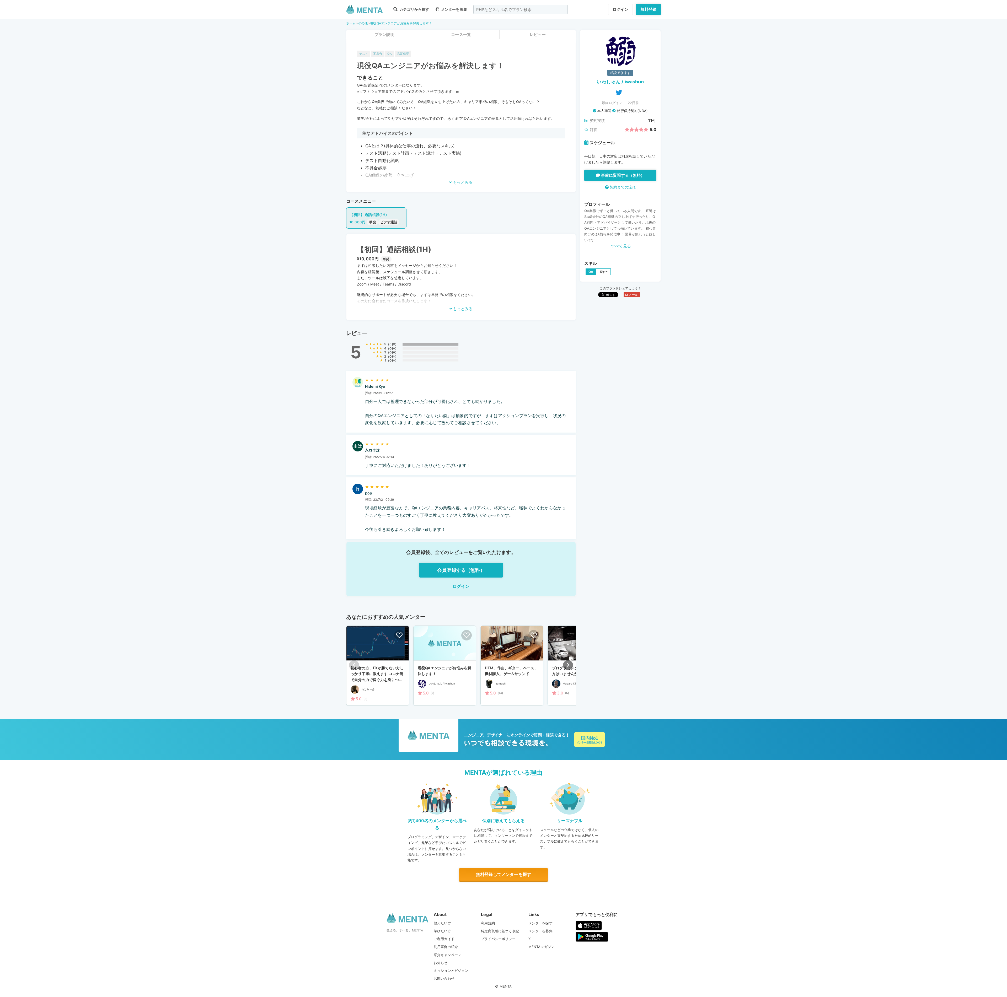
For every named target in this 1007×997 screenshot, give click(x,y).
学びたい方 (442, 931)
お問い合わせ (444, 978)
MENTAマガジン (541, 947)
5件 (392, 344)
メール (633, 295)
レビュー (538, 34)
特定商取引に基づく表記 (500, 931)
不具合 (377, 54)
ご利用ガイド (444, 939)
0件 (392, 348)
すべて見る (621, 246)
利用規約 (488, 923)
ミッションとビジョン (451, 970)
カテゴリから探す (414, 9)
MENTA (506, 986)
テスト (363, 54)
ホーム (351, 23)
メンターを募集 (453, 9)
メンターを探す (540, 923)
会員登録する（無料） (461, 570)
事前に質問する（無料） (622, 175)
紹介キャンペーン (447, 955)
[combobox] (520, 9)
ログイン (621, 9)
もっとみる (462, 182)
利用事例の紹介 (446, 947)
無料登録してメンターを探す (503, 874)
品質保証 (403, 54)
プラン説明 (384, 34)
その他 (363, 23)
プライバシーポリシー (498, 939)
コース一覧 (461, 34)
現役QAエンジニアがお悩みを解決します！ (401, 23)
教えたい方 (442, 923)
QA (389, 54)
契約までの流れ (622, 187)
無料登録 (648, 9)
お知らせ (441, 963)
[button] (568, 665)
